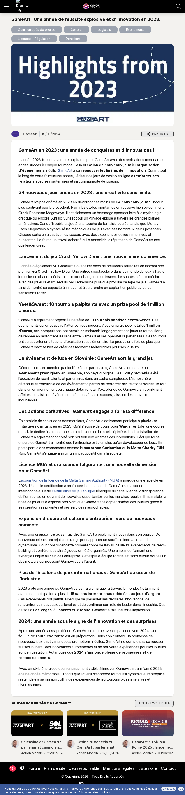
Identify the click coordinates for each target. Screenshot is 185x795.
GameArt (65, 170)
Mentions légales (118, 768)
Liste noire (147, 768)
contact (168, 768)
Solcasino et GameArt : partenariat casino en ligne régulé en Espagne (41, 745)
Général (76, 30)
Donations (73, 39)
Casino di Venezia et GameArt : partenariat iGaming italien (95, 745)
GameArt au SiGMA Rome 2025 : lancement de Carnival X (152, 745)
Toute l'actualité (154, 703)
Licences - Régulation (34, 39)
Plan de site (54, 768)
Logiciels (104, 30)
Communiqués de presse (36, 30)
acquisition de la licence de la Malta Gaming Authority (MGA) (70, 480)
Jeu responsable (84, 768)
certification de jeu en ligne (73, 491)
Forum (34, 768)
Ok (181, 788)
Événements (135, 30)
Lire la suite (168, 788)
